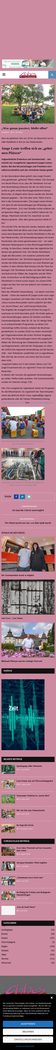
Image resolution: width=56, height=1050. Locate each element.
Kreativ (4, 938)
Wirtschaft (6, 963)
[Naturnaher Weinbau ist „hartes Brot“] (8, 798)
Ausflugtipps (7, 930)
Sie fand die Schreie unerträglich (28, 510)
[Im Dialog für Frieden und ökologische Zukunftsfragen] (8, 895)
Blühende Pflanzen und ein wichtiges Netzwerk (21, 661)
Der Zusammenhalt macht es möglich (17, 575)
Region (4, 947)
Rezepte (4, 951)
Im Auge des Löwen (25, 825)
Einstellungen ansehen (28, 1040)
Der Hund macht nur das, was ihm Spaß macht (28, 523)
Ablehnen (28, 1032)
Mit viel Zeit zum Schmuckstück (31, 810)
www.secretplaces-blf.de (13, 403)
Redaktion (5, 132)
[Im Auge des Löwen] (8, 828)
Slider (3, 955)
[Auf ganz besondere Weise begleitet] (8, 866)
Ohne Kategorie (8, 942)
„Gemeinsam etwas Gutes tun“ (30, 878)
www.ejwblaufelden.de (41, 403)
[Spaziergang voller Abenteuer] (8, 769)
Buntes (4, 934)
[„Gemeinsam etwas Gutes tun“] (8, 880)
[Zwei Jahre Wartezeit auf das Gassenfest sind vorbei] (8, 851)
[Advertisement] (28, 30)
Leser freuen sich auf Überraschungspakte (35, 781)
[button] (51, 997)
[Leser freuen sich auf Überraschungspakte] (8, 784)
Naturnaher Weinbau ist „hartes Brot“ (33, 796)
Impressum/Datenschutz (25, 1046)
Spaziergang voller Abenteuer (29, 766)
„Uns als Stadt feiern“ (26, 907)
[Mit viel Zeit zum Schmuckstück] (8, 813)
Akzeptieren (28, 1024)
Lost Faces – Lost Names (12, 618)
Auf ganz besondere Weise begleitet (32, 863)
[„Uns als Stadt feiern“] (8, 910)
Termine (4, 959)
